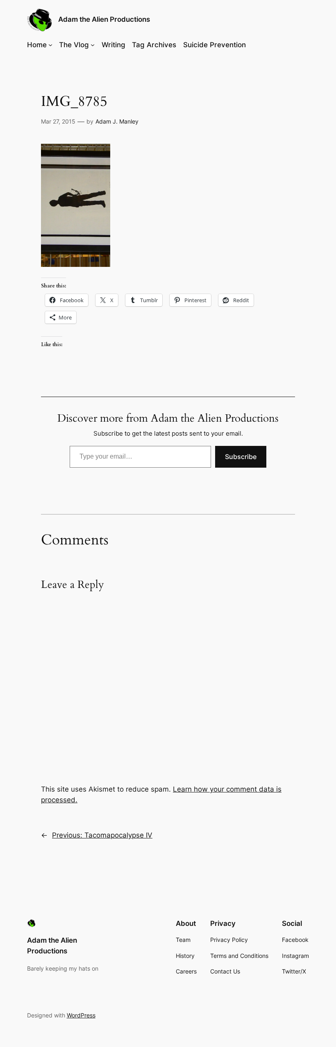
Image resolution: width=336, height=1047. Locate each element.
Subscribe (241, 456)
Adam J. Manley (116, 121)
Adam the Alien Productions (104, 19)
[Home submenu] (50, 45)
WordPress (81, 1015)
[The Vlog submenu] (93, 45)
